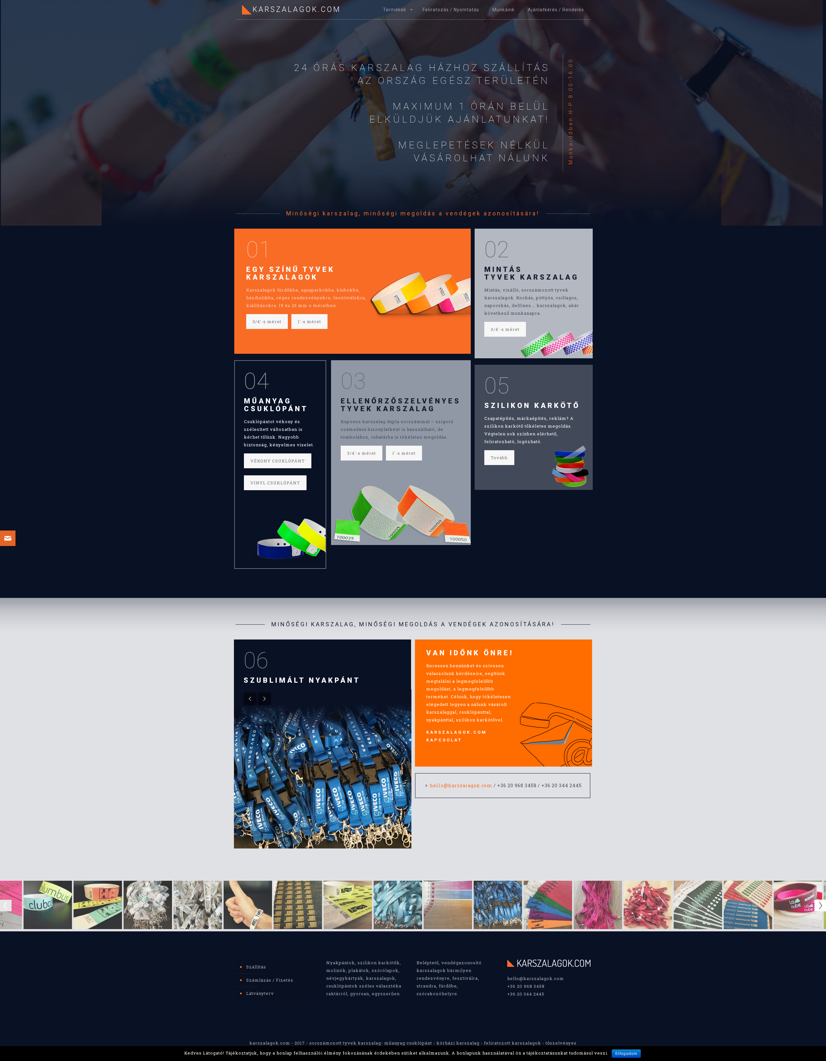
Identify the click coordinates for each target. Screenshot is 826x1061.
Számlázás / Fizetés (269, 980)
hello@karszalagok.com (461, 785)
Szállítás (256, 967)
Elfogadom (626, 1053)
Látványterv (260, 993)
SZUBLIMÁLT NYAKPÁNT (302, 680)
